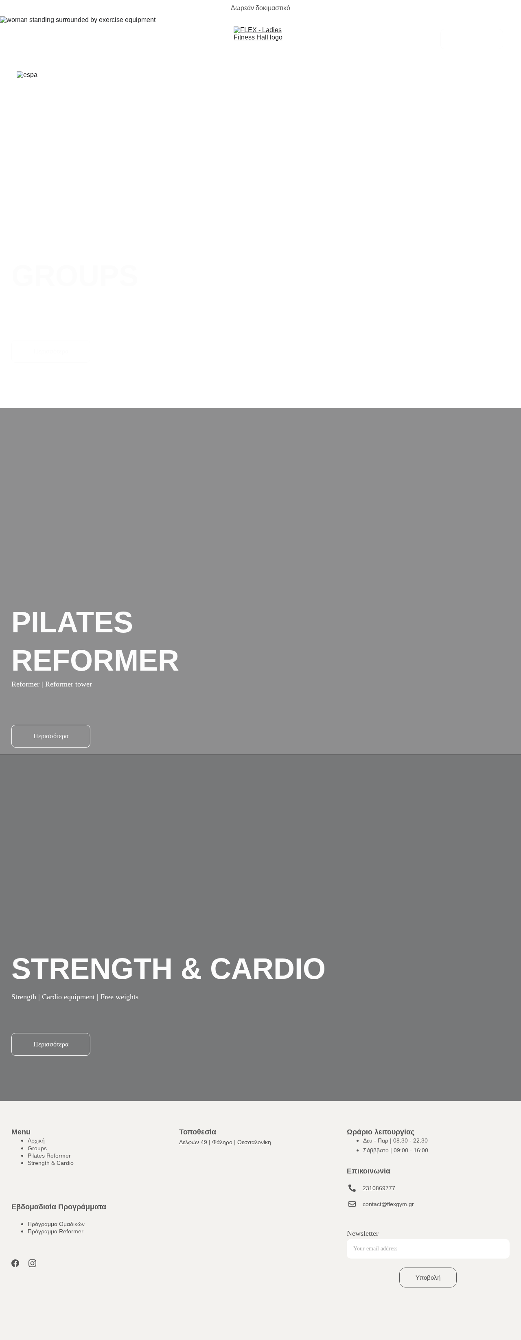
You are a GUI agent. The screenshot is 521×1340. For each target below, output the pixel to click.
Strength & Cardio (134, 38)
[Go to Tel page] (403, 39)
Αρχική (36, 1140)
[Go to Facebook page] (15, 1263)
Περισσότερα (50, 351)
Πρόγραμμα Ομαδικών (56, 1224)
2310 (369, 1188)
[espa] (97, 79)
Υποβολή (428, 1277)
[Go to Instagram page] (32, 1263)
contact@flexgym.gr (388, 1204)
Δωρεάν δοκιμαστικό (260, 7)
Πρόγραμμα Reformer (55, 1231)
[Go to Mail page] (352, 1204)
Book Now (472, 38)
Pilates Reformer (73, 38)
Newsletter (363, 1233)
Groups (28, 38)
